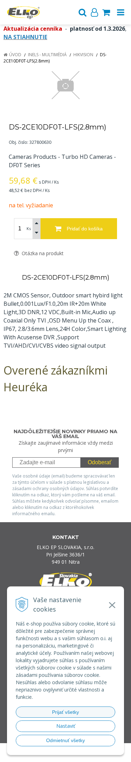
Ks (29, 228)
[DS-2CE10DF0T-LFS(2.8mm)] (65, 85)
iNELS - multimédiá (47, 55)
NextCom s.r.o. (79, 755)
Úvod (15, 55)
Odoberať (99, 462)
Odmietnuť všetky (65, 740)
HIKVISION (83, 55)
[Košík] (106, 12)
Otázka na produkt (42, 253)
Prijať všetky (65, 712)
